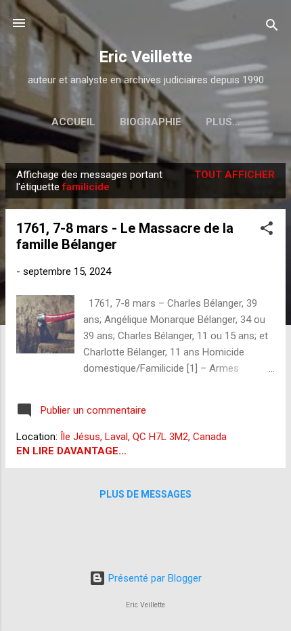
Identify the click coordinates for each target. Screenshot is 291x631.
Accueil (73, 122)
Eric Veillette (145, 56)
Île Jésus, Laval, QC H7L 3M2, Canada (143, 437)
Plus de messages (145, 494)
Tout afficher (234, 175)
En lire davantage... (71, 451)
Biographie (150, 122)
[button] (267, 230)
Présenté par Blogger (154, 578)
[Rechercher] (272, 27)
